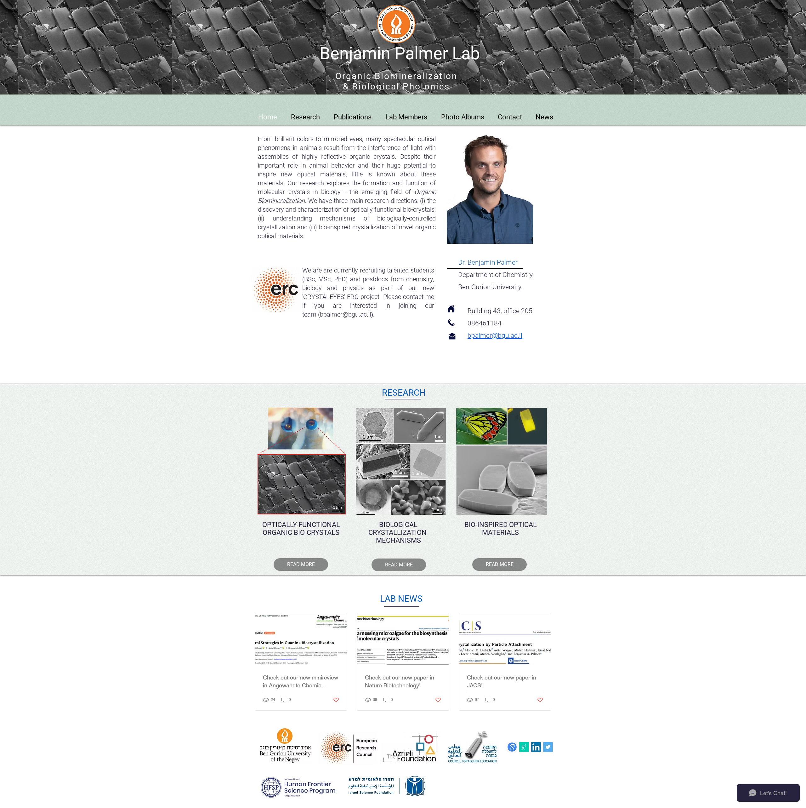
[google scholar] (512, 747)
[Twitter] (548, 747)
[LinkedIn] (536, 747)
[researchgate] (524, 747)
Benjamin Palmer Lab (400, 53)
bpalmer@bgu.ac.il (345, 314)
